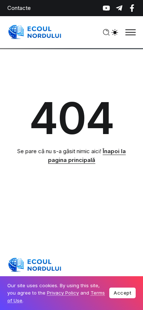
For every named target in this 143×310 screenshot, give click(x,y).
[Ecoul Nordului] (34, 31)
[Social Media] (106, 8)
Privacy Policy (63, 293)
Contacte (19, 7)
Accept (122, 293)
